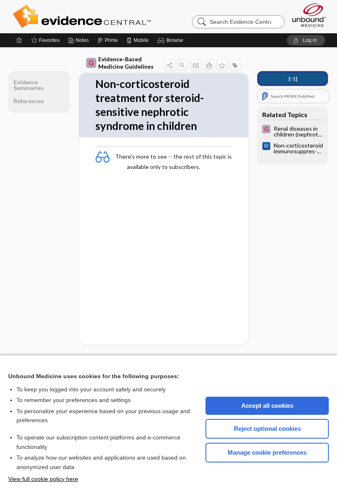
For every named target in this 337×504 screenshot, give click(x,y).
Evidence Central (114, 16)
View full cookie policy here (43, 479)
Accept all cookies (267, 405)
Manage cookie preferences (267, 452)
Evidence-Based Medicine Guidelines (126, 62)
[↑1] (293, 79)
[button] (171, 40)
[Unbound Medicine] (309, 15)
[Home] (19, 40)
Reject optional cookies (267, 428)
